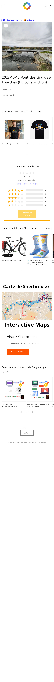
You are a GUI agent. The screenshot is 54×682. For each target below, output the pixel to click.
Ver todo (48, 228)
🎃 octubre (29, 20)
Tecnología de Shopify (40, 442)
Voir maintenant (18, 351)
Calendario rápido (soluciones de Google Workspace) (38, 405)
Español (25, 433)
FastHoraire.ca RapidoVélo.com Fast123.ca (23, 442)
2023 (3, 20)
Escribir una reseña (27, 214)
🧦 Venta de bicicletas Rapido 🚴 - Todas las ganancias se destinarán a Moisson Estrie (37, 263)
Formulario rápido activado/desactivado (9, 405)
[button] (3, 6)
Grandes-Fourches (14, 20)
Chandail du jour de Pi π (10, 144)
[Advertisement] (27, 564)
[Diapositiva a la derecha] (32, 154)
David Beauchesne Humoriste (37, 144)
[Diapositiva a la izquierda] (21, 154)
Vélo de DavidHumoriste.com (12, 261)
